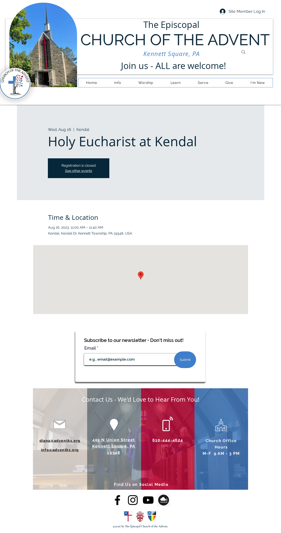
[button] (117, 82)
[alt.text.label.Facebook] (117, 500)
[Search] (243, 52)
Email (90, 348)
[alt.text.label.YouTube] (148, 500)
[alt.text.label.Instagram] (132, 500)
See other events (78, 171)
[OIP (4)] (163, 500)
